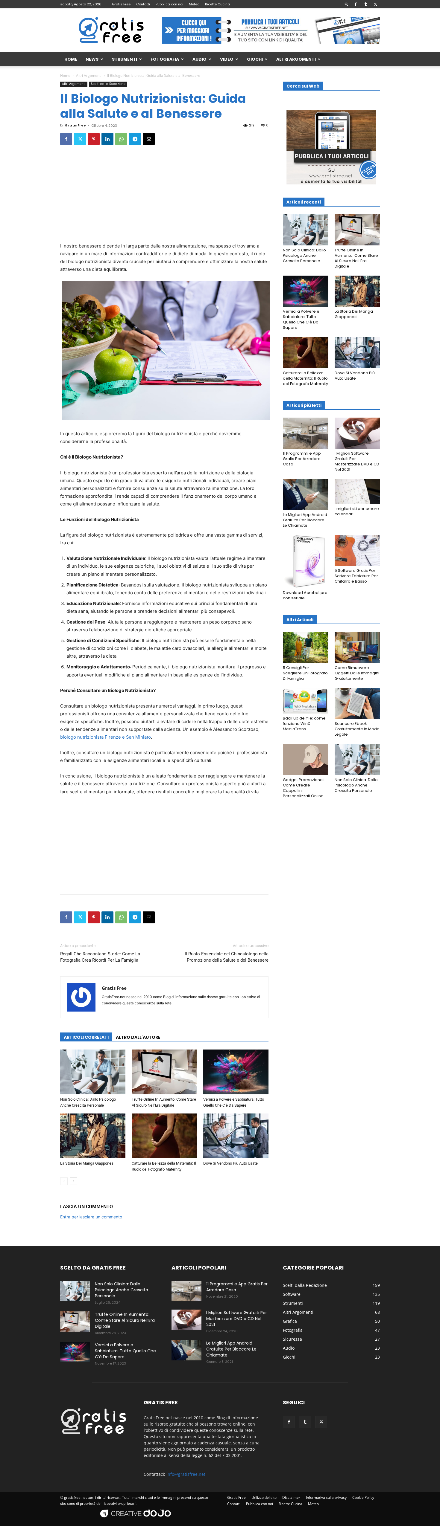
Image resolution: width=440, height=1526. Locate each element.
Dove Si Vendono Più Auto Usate (230, 1163)
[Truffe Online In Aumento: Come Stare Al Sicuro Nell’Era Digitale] (164, 1072)
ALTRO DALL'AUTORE (138, 1037)
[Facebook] (355, 4)
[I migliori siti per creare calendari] (357, 491)
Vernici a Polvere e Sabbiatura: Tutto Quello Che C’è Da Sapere (301, 319)
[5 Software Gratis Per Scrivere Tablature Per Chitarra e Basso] (357, 550)
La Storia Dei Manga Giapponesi (87, 1163)
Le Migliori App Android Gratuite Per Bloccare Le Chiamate (305, 520)
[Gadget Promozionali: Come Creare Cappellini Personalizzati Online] (305, 759)
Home (65, 75)
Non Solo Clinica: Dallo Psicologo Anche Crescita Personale (304, 255)
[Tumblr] (365, 4)
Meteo (194, 4)
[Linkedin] (107, 139)
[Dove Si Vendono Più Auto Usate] (235, 1135)
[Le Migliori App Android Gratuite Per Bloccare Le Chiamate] (305, 494)
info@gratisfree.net (185, 1474)
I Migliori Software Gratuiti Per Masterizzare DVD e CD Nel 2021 (357, 461)
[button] (346, 4)
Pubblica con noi (169, 4)
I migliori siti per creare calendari (357, 511)
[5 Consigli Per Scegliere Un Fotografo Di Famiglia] (305, 647)
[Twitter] (375, 4)
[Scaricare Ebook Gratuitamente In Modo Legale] (357, 703)
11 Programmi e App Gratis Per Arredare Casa (302, 458)
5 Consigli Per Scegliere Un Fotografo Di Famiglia (305, 673)
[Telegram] (135, 139)
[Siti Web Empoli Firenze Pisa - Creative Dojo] (136, 1520)
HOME (70, 59)
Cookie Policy (363, 1497)
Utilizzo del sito (264, 1497)
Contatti (143, 4)
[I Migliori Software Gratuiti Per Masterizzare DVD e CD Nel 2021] (357, 433)
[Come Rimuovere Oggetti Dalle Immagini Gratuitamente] (357, 647)
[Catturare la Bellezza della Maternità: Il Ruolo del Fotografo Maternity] (164, 1135)
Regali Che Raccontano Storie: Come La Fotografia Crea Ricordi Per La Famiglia (100, 957)
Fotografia (165, 59)
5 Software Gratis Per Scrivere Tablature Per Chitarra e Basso (356, 576)
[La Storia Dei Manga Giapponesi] (92, 1135)
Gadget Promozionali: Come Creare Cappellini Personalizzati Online (304, 788)
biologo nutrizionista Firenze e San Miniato (105, 737)
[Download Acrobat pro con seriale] (305, 561)
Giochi (255, 59)
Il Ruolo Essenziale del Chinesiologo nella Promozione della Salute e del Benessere (226, 957)
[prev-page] (64, 1181)
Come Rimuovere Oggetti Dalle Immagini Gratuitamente (357, 673)
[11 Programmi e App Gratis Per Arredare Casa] (305, 433)
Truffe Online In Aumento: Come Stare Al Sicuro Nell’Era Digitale (356, 258)
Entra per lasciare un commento (91, 1216)
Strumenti (124, 59)
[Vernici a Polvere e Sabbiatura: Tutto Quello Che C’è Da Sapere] (235, 1072)
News (92, 59)
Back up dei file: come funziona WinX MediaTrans (304, 723)
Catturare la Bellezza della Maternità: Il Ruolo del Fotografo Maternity (305, 378)
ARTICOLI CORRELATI (86, 1037)
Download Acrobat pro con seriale (305, 595)
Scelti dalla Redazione (108, 84)
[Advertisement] (164, 198)
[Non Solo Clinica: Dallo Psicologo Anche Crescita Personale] (92, 1072)
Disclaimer (291, 1497)
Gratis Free (121, 4)
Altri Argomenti (296, 59)
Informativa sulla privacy (326, 1497)
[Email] (149, 139)
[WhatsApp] (121, 139)
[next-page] (73, 1181)
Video (226, 59)
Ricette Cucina (217, 4)
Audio (199, 59)
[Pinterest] (94, 139)
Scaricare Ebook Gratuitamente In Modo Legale (357, 729)
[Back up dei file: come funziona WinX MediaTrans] (305, 700)
